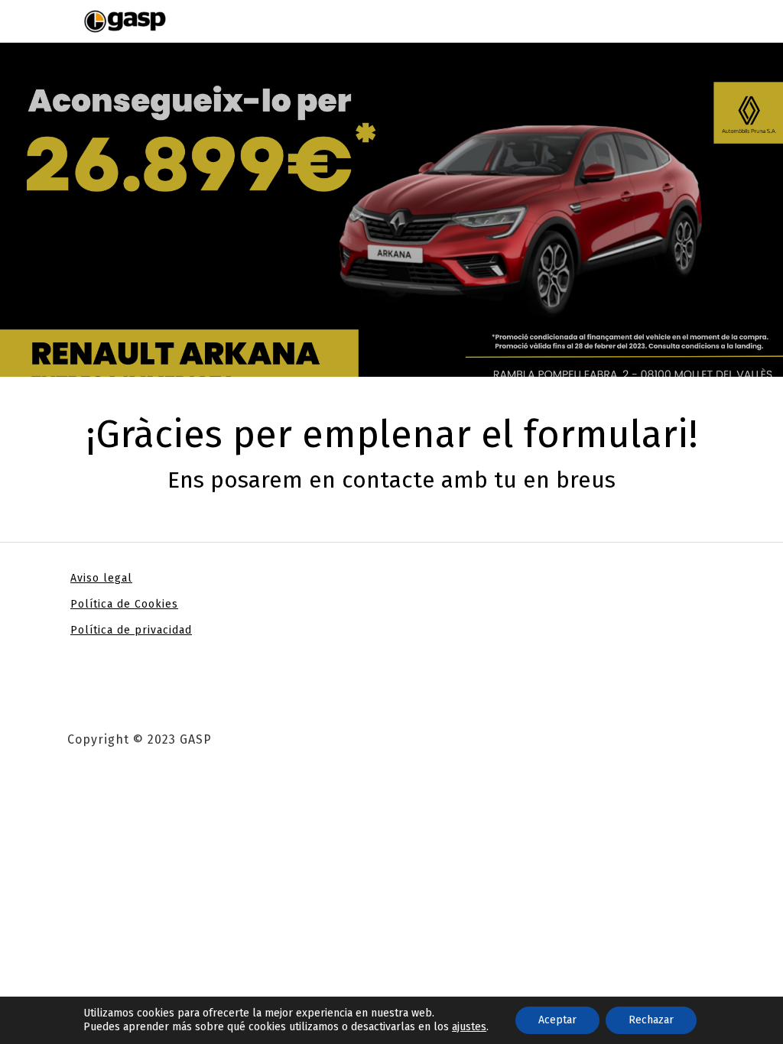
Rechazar (651, 1019)
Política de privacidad (131, 630)
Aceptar (557, 1019)
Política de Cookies (124, 604)
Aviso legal (101, 578)
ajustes (469, 1026)
